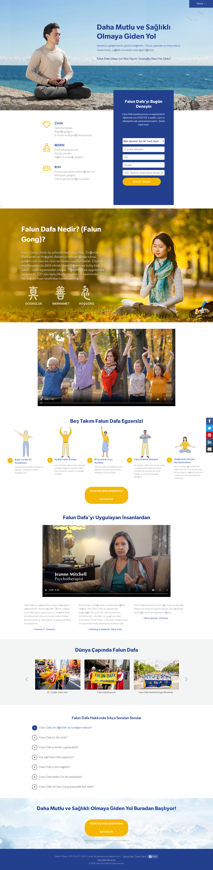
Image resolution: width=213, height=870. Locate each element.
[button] (186, 679)
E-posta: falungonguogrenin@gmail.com (103, 856)
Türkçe (200, 4)
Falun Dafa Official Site (106, 860)
